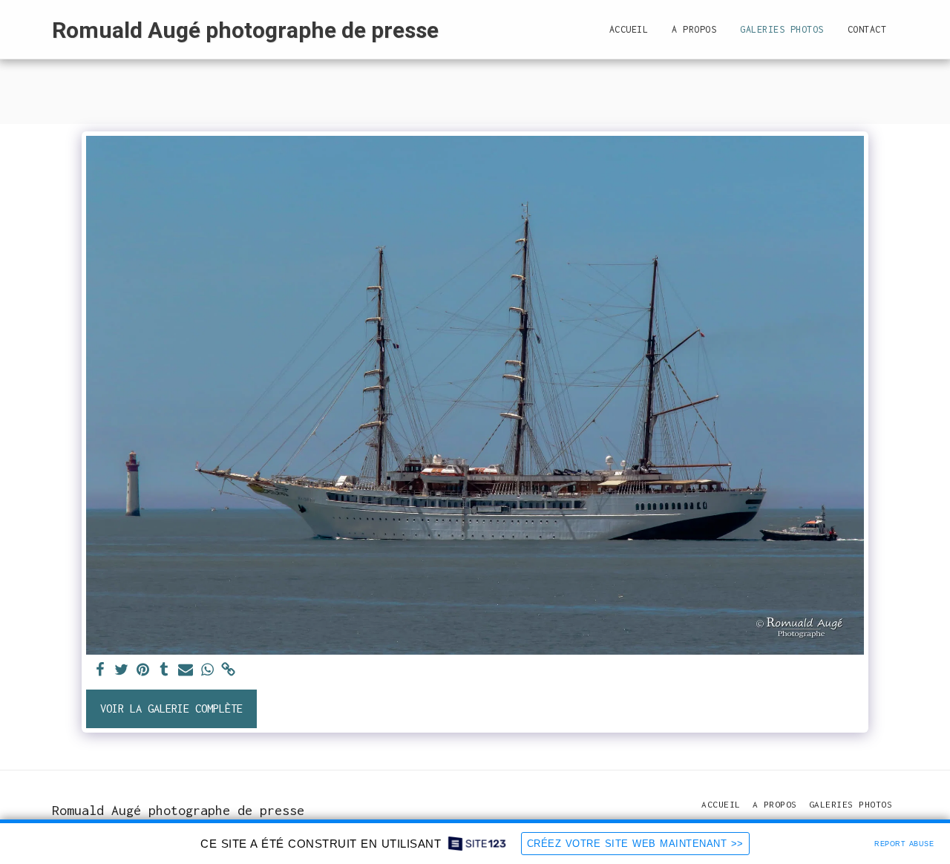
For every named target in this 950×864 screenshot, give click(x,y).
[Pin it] (143, 670)
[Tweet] (121, 670)
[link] (229, 670)
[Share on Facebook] (100, 670)
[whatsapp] (207, 670)
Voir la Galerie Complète (171, 708)
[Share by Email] (186, 670)
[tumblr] (164, 670)
